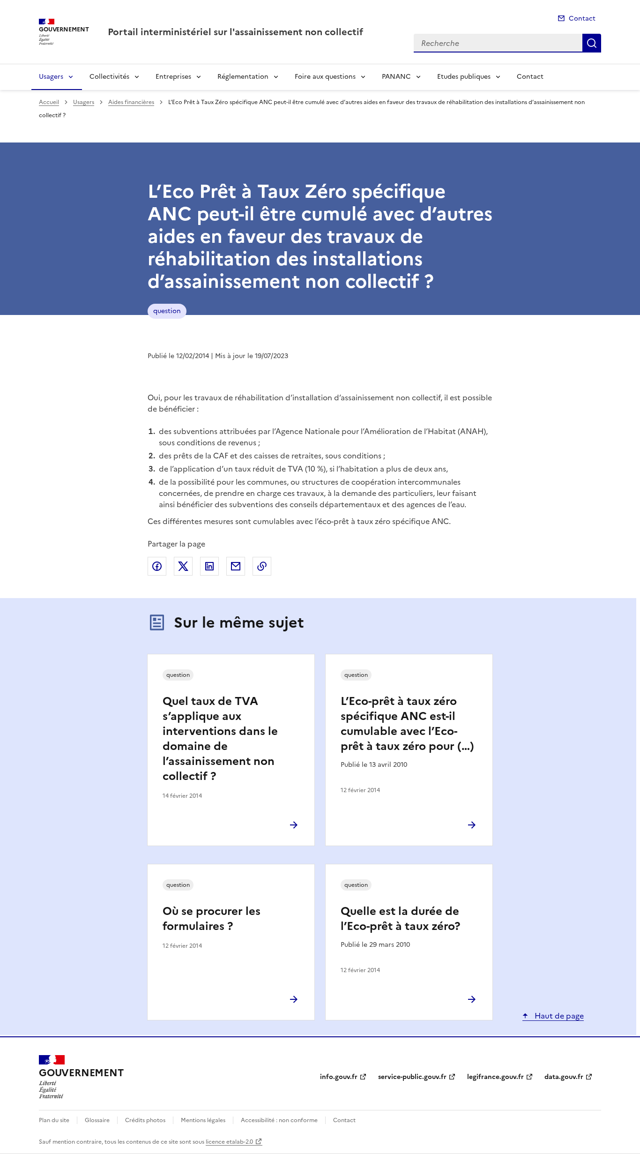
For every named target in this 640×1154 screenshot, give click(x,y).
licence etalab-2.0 (229, 1142)
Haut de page (558, 1015)
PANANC (396, 77)
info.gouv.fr (338, 1077)
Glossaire (97, 1120)
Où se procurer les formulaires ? (211, 919)
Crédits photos (145, 1120)
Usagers (51, 77)
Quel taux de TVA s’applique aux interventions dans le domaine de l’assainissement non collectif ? (220, 739)
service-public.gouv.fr (412, 1077)
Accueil (49, 102)
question (167, 311)
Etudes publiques (464, 77)
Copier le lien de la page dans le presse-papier (262, 566)
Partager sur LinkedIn (209, 566)
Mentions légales (203, 1120)
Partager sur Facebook (157, 566)
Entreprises (173, 77)
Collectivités (109, 77)
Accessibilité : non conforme (279, 1120)
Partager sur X (183, 566)
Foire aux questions (325, 77)
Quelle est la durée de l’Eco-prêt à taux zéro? (400, 919)
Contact (582, 18)
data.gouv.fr (563, 1077)
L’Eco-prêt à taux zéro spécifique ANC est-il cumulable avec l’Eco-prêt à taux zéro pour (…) (407, 724)
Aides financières (131, 102)
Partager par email (235, 566)
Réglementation (242, 77)
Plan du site (54, 1120)
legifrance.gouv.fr (495, 1077)
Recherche (591, 43)
